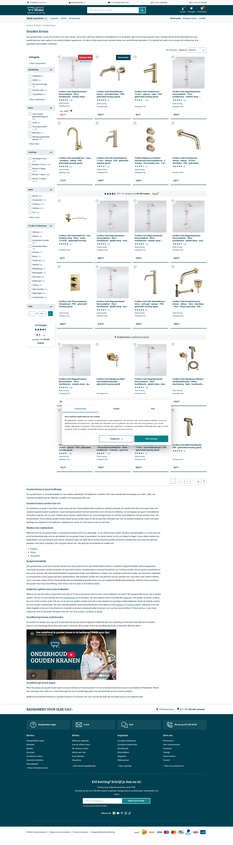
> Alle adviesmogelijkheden (84, 766)
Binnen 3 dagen (39, 169)
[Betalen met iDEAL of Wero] (152, 832)
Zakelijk (202, 18)
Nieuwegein (39, 272)
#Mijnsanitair (123, 760)
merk (33, 217)
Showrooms (175, 18)
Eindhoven (38, 260)
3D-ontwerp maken (80, 748)
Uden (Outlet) (39, 289)
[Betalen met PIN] (181, 832)
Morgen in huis (41, 164)
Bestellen (30, 744)
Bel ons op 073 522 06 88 (186, 724)
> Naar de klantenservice (37, 767)
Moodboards (122, 748)
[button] (59, 57)
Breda (36, 256)
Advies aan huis (79, 752)
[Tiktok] (129, 813)
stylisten (81, 611)
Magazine (121, 756)
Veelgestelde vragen (47, 724)
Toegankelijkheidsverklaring (103, 832)
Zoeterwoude (39, 297)
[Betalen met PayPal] (188, 832)
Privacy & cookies (80, 832)
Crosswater (39, 200)
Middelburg (39, 268)
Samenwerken (169, 756)
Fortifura (38, 204)
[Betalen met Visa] (159, 832)
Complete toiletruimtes (127, 744)
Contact (166, 760)
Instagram (119, 604)
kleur (33, 143)
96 (198, 481)
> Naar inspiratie (124, 766)
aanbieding (36, 99)
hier (58, 601)
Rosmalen (38, 276)
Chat (131, 724)
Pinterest (131, 604)
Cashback (37, 76)
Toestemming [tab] (80, 409)
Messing (37, 132)
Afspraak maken (190, 18)
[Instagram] (125, 813)
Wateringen (39, 293)
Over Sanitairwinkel (171, 744)
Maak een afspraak (80, 740)
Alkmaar (37, 232)
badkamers (127, 597)
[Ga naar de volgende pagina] (204, 481)
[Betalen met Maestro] (166, 832)
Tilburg (37, 285)
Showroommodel (39, 85)
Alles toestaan (151, 439)
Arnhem (37, 252)
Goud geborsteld (39, 128)
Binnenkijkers (123, 752)
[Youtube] (117, 813)
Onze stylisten (78, 756)
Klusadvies (76, 760)
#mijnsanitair (74, 18)
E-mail (86, 724)
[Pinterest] (121, 813)
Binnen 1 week (41, 174)
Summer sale (39, 90)
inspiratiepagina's (70, 597)
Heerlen (37, 264)
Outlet (36, 80)
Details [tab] (117, 409)
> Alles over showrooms (173, 766)
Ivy (35, 212)
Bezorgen (30, 752)
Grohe (33, 552)
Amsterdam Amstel (40, 241)
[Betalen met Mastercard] (173, 832)
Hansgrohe (35, 555)
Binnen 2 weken (39, 180)
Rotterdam (38, 281)
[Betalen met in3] (203, 832)
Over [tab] (153, 409)
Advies (64, 18)
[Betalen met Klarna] (195, 832)
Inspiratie (54, 18)
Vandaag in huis (39, 159)
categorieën (37, 63)
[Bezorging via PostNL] (144, 832)
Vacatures (167, 748)
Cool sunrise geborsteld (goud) (40, 116)
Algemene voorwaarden (60, 832)
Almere (37, 236)
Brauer (37, 195)
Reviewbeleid (32, 764)
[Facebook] (114, 813)
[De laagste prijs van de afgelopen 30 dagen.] (71, 110)
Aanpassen (115, 439)
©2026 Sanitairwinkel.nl (36, 832)
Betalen (29, 748)
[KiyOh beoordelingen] (137, 832)
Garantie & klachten (34, 760)
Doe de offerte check (81, 744)
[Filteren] (50, 313)
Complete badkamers (126, 740)
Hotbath (37, 208)
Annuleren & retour (34, 756)
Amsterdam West (39, 247)
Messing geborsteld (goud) (40, 138)
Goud (36, 122)
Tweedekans (39, 94)
